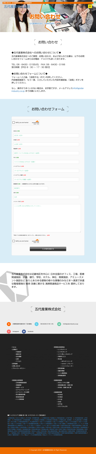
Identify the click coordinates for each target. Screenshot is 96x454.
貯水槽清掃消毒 (20, 394)
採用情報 (15, 363)
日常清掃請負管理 (21, 382)
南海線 (19, 429)
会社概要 (18, 356)
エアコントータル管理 (22, 392)
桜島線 (52, 418)
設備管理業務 (58, 380)
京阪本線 (48, 427)
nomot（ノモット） (68, 363)
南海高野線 (84, 427)
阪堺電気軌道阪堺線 (24, 431)
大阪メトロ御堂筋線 (46, 423)
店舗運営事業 (58, 392)
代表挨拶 (18, 351)
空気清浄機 (61, 368)
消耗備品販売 (62, 375)
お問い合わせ (16, 366)
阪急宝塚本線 (71, 429)
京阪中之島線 (40, 427)
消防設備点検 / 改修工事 (65, 385)
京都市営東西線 (76, 425)
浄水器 (60, 359)
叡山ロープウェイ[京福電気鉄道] (53, 435)
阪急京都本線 (36, 429)
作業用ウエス (62, 356)
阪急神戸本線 (54, 429)
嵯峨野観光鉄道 (41, 433)
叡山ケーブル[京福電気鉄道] (33, 435)
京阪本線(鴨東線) (66, 427)
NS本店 (60, 394)
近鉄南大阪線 (14, 427)
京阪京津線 (75, 427)
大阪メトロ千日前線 (71, 421)
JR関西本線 (45, 418)
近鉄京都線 (31, 427)
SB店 (59, 401)
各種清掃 (18, 385)
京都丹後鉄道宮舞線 (54, 433)
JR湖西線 (36, 420)
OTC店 (60, 399)
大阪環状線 (11, 418)
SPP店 (60, 404)
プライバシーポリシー (18, 368)
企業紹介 (15, 349)
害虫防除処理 (20, 397)
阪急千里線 (62, 429)
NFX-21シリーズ (67, 361)
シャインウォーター (67, 366)
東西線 (42, 420)
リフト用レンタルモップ (65, 354)
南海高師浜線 (26, 429)
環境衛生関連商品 (59, 347)
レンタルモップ (62, 351)
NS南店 (60, 397)
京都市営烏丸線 (65, 425)
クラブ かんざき (63, 406)
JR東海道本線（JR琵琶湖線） (22, 420)
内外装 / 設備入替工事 (64, 387)
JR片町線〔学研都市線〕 (32, 418)
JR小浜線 (13, 421)
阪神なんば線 (36, 431)
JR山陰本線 (77, 420)
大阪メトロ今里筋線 (45, 421)
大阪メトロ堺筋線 (58, 421)
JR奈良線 (49, 420)
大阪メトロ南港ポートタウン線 (39, 425)
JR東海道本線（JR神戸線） (64, 418)
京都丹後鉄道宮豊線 (67, 433)
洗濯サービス (20, 387)
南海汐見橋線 (11, 429)
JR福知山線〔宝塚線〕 (65, 420)
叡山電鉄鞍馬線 (52, 431)
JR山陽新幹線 (33, 421)
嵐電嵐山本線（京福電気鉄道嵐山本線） (23, 433)
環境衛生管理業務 (17, 380)
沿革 (17, 359)
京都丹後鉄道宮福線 (80, 433)
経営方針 (18, 354)
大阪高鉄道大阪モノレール (74, 423)
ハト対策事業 (20, 399)
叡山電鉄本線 (63, 431)
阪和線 (55, 420)
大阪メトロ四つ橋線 (59, 423)
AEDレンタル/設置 (63, 382)
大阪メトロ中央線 (15, 423)
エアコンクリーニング (22, 389)
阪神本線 (43, 431)
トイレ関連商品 (62, 373)
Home (14, 347)
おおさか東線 (20, 418)
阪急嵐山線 (45, 429)
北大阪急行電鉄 (54, 425)
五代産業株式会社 (17, 6)
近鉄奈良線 (23, 427)
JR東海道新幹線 (23, 421)
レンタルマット (62, 349)
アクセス (18, 361)
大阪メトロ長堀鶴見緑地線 (30, 423)
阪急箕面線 (80, 429)
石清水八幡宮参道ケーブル (15, 435)
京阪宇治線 (56, 427)
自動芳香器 (61, 370)
